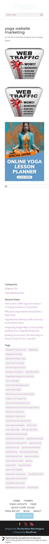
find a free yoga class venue (15, 367)
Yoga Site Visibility (24, 465)
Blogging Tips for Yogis (14, 354)
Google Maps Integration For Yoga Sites (20, 376)
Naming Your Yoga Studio (15, 412)
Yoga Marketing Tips (14, 292)
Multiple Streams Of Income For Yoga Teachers (22, 407)
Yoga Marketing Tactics (14, 456)
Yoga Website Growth (35, 474)
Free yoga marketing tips (14, 372)
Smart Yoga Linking (12, 430)
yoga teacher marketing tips (16, 474)
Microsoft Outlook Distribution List (18, 403)
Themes (28, 500)
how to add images (12, 381)
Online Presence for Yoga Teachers (18, 421)
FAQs (34, 504)
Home (16, 500)
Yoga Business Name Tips (15, 438)
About (37, 511)
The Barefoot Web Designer (30, 528)
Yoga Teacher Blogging (14, 470)
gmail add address (32, 372)
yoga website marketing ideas (16, 478)
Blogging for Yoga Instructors (16, 350)
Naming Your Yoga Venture (15, 416)
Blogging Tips (11, 288)
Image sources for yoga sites (16, 398)
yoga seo (29, 461)
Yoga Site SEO (11, 465)
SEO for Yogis (31, 425)
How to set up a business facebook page (20, 394)
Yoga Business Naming (35, 438)
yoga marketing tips (32, 456)
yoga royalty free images (14, 461)
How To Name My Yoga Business (17, 385)
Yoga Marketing (11, 452)
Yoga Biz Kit (12, 511)
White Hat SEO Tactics (29, 430)
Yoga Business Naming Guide (16, 443)
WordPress (31, 532)
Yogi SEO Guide (32, 487)
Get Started (24, 515)
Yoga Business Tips (12, 447)
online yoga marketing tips (15, 425)
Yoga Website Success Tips (15, 487)
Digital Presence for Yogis (15, 363)
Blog (27, 511)
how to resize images (13, 390)
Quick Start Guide (23, 507)
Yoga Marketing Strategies (28, 452)
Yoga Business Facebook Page (16, 434)
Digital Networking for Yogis (15, 358)
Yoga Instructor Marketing (31, 447)
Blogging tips (33, 350)
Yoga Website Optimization (15, 483)
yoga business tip (35, 443)
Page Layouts (18, 504)
